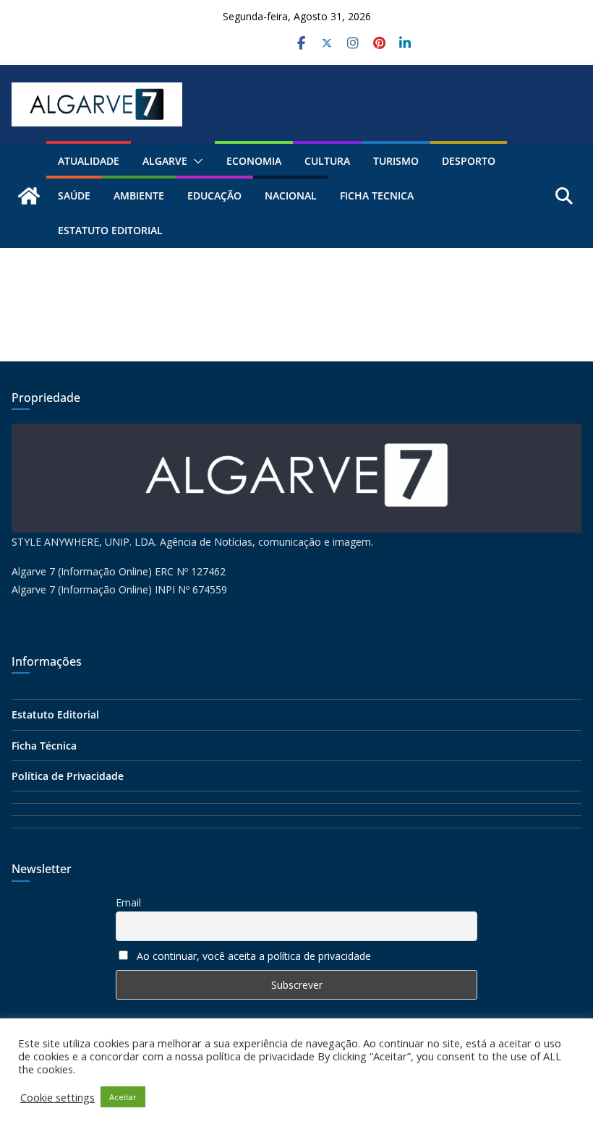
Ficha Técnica (44, 745)
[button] (195, 161)
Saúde (74, 195)
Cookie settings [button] (57, 1097)
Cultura (327, 161)
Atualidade (88, 161)
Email (128, 902)
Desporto (468, 161)
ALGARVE (164, 161)
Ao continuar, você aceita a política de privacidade (254, 956)
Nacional (291, 195)
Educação (214, 195)
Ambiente (139, 195)
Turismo (396, 161)
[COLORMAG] (296, 432)
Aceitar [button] (123, 1096)
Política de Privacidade (68, 776)
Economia (253, 161)
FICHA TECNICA (377, 195)
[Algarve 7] (29, 196)
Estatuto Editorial (110, 230)
